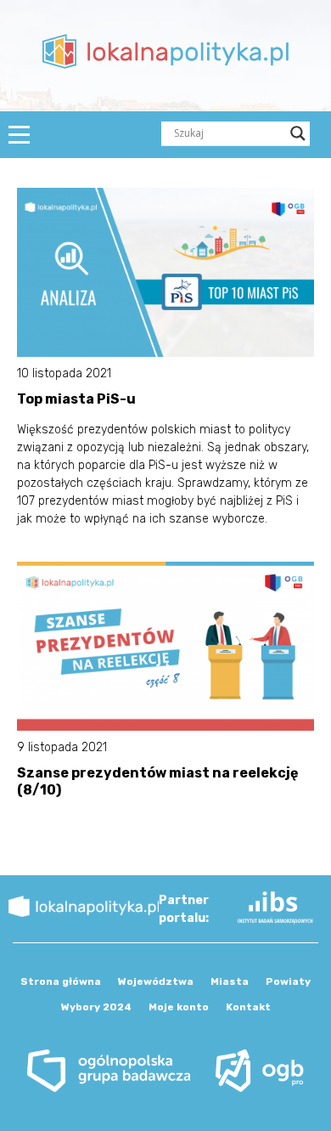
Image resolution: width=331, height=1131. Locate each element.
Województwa (156, 981)
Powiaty (288, 981)
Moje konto (179, 1007)
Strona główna (60, 981)
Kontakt (248, 1007)
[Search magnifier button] (298, 133)
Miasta (229, 981)
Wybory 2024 (96, 1007)
